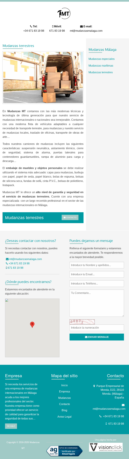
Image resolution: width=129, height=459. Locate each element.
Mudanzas (64, 397)
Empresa (64, 391)
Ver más (10, 426)
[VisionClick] (106, 447)
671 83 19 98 (57, 30)
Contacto (64, 404)
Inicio (64, 385)
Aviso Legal (64, 416)
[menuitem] (107, 59)
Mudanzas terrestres (101, 72)
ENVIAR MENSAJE (98, 337)
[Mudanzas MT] (64, 13)
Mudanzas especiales (102, 59)
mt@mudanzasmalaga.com (86, 30)
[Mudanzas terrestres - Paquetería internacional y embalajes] (43, 78)
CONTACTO (71, 217)
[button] (32, 324)
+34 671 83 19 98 (33, 30)
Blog (64, 410)
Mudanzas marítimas (101, 65)
